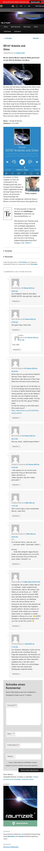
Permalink (34, 264)
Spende (21, 836)
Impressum (17, 31)
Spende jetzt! (35, 2)
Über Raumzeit (15, 27)
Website (10, 756)
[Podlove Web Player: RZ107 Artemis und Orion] (22, 151)
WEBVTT (28, 243)
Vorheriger (7, 38)
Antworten (16, 301)
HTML (22, 243)
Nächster (37, 38)
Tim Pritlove (23, 262)
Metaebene (11, 836)
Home (6, 27)
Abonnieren (27, 27)
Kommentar (11, 705)
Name (10, 734)
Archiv (36, 27)
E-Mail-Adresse (13, 745)
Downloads (7, 31)
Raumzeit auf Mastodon (11, 847)
